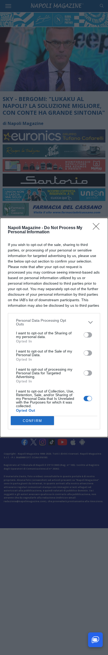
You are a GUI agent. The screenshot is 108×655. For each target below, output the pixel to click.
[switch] (88, 334)
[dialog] (54, 327)
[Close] (98, 228)
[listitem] (54, 322)
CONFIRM (32, 421)
